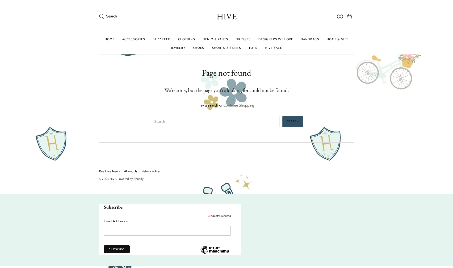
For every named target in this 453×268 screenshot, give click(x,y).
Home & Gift (337, 39)
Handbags (310, 39)
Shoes (198, 47)
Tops (253, 47)
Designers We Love (275, 39)
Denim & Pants (215, 39)
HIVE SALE (273, 47)
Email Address (116, 221)
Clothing (186, 39)
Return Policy (151, 171)
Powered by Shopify (130, 179)
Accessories (133, 39)
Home (110, 39)
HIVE (227, 16)
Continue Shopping (238, 105)
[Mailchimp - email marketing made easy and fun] (215, 253)
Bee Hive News (109, 171)
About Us (130, 171)
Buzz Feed (162, 39)
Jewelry (178, 47)
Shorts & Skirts (226, 47)
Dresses (243, 39)
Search (293, 121)
